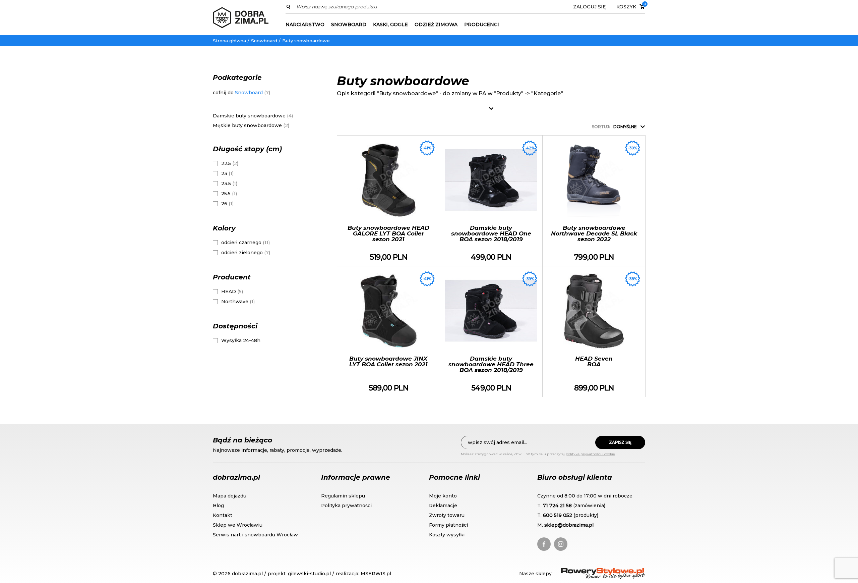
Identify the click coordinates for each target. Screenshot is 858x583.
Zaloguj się (589, 7)
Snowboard (348, 24)
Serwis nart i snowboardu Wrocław (255, 535)
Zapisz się (620, 442)
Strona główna (229, 40)
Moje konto (443, 496)
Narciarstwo (305, 24)
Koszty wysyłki (447, 535)
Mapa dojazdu (229, 496)
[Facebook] (544, 544)
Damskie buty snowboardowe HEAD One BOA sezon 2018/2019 (491, 201)
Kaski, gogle (390, 24)
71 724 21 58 (557, 505)
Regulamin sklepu (343, 496)
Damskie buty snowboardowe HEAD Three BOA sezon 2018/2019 (491, 331)
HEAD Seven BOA (594, 331)
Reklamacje (443, 505)
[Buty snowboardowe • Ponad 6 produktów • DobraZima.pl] (241, 17)
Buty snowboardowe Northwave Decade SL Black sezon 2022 (594, 201)
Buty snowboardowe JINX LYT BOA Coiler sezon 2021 (388, 331)
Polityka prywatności (346, 505)
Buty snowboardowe (306, 40)
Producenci (481, 24)
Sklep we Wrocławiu (237, 525)
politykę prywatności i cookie (590, 454)
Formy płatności (448, 525)
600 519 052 (557, 515)
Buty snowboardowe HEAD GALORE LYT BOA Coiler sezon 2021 (388, 201)
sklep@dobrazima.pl (569, 525)
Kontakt (222, 515)
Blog (218, 505)
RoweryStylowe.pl (585, 572)
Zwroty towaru (447, 515)
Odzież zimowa (436, 24)
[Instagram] (560, 544)
